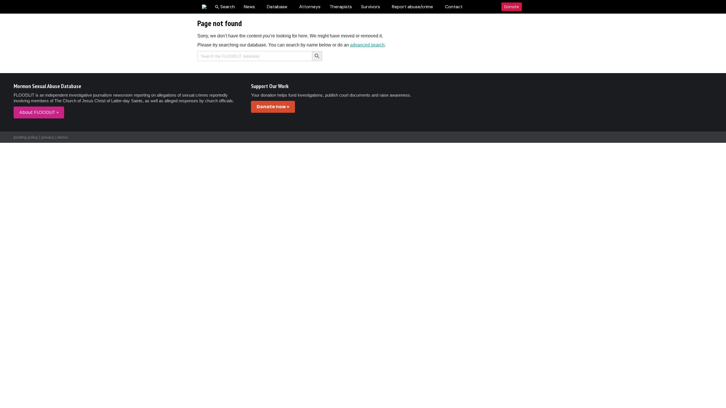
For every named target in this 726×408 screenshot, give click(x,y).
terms (63, 137)
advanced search (367, 44)
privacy (47, 137)
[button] (225, 7)
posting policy (26, 137)
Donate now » (273, 106)
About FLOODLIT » (38, 112)
